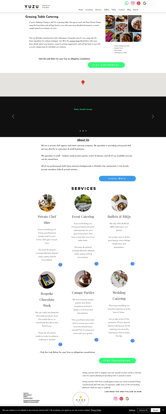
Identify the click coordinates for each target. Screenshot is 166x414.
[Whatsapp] (126, 3)
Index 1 (25, 396)
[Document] (60, 264)
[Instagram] (132, 3)
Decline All (143, 410)
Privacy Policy (96, 410)
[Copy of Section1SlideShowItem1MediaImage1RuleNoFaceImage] (83, 130)
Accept (155, 410)
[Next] (153, 117)
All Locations (27, 395)
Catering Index (28, 398)
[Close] (163, 410)
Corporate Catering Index (31, 400)
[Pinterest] (138, 3)
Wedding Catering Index (30, 402)
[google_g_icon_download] (144, 3)
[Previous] (13, 117)
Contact (26, 393)
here (56, 159)
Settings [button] (132, 410)
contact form (75, 41)
